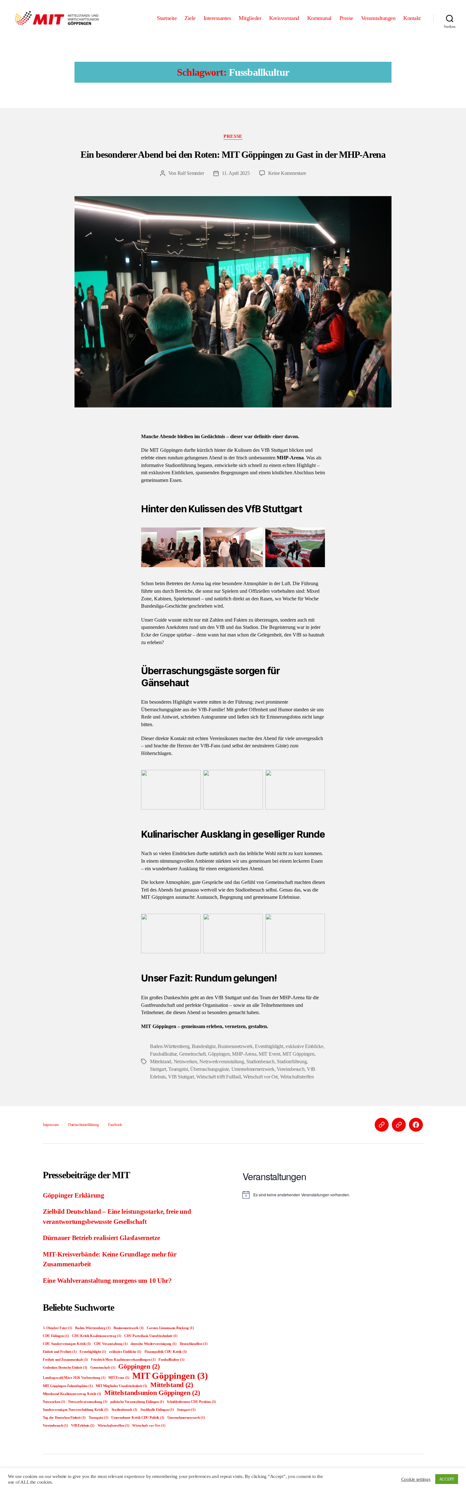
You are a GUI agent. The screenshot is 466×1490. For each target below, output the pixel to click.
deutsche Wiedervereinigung (154, 1344)
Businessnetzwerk (235, 1046)
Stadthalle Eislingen (157, 1409)
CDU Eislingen (56, 1336)
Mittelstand (160, 1061)
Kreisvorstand (284, 18)
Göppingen (219, 1054)
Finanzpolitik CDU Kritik (166, 1351)
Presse (346, 18)
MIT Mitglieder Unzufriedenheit (121, 1386)
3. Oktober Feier (57, 1328)
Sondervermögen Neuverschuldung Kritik (75, 1409)
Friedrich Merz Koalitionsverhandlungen (123, 1359)
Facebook (115, 1124)
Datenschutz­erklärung (83, 1124)
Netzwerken (185, 1061)
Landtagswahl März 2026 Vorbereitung (74, 1377)
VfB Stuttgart (181, 1076)
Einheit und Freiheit (60, 1351)
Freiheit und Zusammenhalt (65, 1359)
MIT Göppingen (298, 1054)
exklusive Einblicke (304, 1046)
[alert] (333, 1195)
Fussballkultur (163, 1054)
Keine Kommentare (287, 173)
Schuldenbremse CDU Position (191, 1402)
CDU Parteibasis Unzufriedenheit (151, 1336)
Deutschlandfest (194, 1344)
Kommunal (319, 18)
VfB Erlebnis (82, 1425)
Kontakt (412, 18)
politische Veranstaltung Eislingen (137, 1402)
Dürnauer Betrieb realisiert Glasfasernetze (101, 1238)
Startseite (167, 18)
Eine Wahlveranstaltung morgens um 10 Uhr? (107, 1280)
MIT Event (269, 1054)
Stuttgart (158, 1069)
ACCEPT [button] (446, 1479)
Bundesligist (204, 1046)
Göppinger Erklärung (73, 1195)
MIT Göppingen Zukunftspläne (68, 1386)
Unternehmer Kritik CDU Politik (137, 1417)
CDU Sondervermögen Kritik (67, 1344)
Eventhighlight (269, 1046)
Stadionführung (292, 1061)
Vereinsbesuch (291, 1069)
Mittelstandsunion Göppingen (152, 1393)
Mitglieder (250, 18)
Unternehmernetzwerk (253, 1069)
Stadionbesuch (260, 1061)
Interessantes (217, 18)
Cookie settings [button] (415, 1479)
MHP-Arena (244, 1054)
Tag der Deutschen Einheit (64, 1417)
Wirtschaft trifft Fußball (218, 1076)
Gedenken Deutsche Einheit (65, 1367)
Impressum (51, 1124)
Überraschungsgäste (209, 1069)
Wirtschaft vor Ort (260, 1076)
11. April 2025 (235, 173)
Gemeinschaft (192, 1054)
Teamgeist (178, 1069)
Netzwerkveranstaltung (221, 1061)
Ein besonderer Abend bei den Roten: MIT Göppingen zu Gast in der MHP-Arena (233, 154)
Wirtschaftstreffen (297, 1076)
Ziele (190, 18)
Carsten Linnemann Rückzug (170, 1328)
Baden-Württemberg (169, 1046)
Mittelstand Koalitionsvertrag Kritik (72, 1394)
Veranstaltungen (378, 18)
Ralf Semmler (191, 173)
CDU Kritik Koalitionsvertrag (96, 1336)
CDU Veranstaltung (110, 1344)
